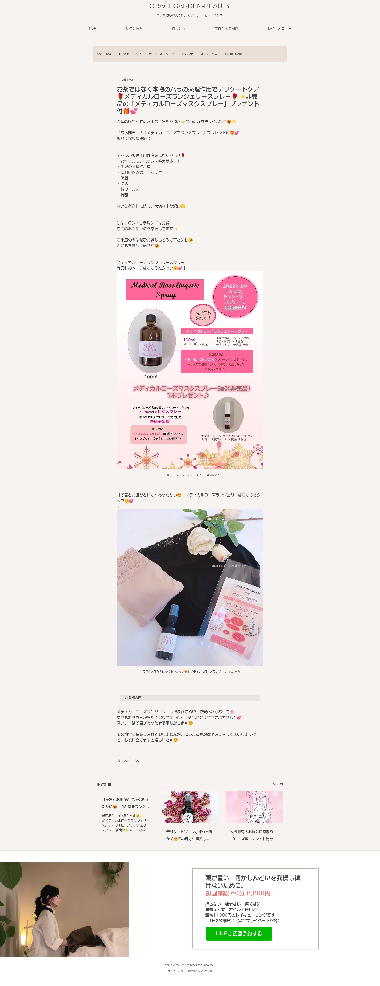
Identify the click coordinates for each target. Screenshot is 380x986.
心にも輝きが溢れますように (179, 15)
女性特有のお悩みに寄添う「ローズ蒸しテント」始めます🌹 (253, 836)
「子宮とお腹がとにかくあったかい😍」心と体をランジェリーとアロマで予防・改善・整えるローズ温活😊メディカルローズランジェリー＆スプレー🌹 (125, 804)
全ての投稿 (104, 54)
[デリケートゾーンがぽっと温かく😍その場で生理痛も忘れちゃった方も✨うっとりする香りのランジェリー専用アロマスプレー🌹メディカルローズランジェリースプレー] (190, 807)
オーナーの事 (209, 54)
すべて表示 (276, 783)
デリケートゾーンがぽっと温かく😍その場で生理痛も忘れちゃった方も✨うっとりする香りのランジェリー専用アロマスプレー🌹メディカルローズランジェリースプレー (189, 836)
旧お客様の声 (233, 54)
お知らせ (187, 54)
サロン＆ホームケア (161, 54)
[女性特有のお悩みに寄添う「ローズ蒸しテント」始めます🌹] (254, 807)
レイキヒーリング (130, 54)
